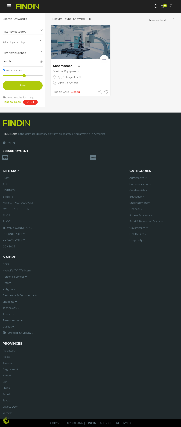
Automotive (137, 178)
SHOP (6, 215)
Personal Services (14, 276)
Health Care (61, 91)
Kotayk (7, 375)
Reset (30, 102)
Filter (22, 85)
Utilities (7, 326)
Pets (6, 282)
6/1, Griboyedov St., (70, 77)
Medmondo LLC (66, 66)
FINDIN (91, 423)
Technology (10, 308)
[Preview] (100, 92)
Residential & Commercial (19, 295)
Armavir (7, 363)
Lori (5, 381)
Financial (135, 209)
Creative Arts (137, 190)
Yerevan (8, 413)
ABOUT (7, 184)
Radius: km (14, 70)
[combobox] (23, 30)
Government (137, 227)
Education (136, 196)
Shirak (6, 388)
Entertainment (138, 202)
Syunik (7, 394)
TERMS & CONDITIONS (17, 227)
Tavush (7, 400)
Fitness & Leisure (140, 215)
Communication (139, 184)
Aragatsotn (9, 350)
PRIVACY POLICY (14, 240)
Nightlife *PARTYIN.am (17, 270)
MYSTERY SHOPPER (16, 209)
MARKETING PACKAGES (18, 202)
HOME (7, 178)
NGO (6, 264)
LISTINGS (9, 190)
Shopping (9, 301)
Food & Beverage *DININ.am (147, 221)
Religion (8, 289)
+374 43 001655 (68, 83)
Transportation (12, 320)
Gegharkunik (10, 369)
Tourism (8, 314)
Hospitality (136, 240)
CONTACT (9, 246)
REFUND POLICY (14, 234)
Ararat (6, 356)
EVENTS (8, 196)
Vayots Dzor (10, 406)
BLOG (6, 221)
